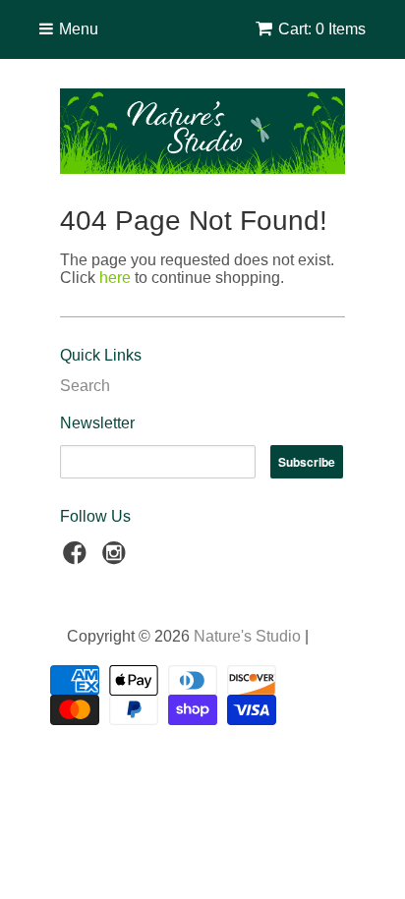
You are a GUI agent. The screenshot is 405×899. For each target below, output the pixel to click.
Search (85, 385)
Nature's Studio (247, 636)
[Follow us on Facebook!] (77, 558)
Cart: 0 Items (322, 29)
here (115, 277)
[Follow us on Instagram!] (117, 558)
